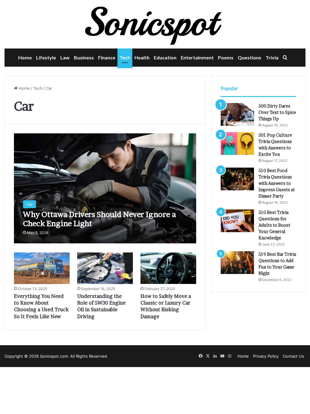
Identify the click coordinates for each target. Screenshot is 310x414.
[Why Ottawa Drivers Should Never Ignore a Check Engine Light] (105, 188)
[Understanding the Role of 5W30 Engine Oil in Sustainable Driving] (105, 268)
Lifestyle (46, 57)
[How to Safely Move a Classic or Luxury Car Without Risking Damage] (168, 268)
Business (84, 57)
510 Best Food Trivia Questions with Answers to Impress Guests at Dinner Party (277, 183)
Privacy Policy (266, 356)
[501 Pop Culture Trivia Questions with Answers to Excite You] (237, 143)
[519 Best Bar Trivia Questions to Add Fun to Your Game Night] (237, 262)
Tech (125, 57)
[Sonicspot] (155, 24)
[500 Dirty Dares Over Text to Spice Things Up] (237, 114)
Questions (249, 57)
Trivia (272, 57)
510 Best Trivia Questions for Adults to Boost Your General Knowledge (274, 225)
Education (165, 57)
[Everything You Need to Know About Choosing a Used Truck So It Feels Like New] (42, 268)
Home (25, 57)
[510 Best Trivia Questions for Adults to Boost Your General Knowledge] (237, 220)
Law (65, 57)
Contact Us (293, 356)
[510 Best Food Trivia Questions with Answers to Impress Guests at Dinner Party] (237, 179)
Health (142, 57)
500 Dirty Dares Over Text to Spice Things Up (277, 112)
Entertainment (197, 57)
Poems (225, 57)
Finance (106, 57)
